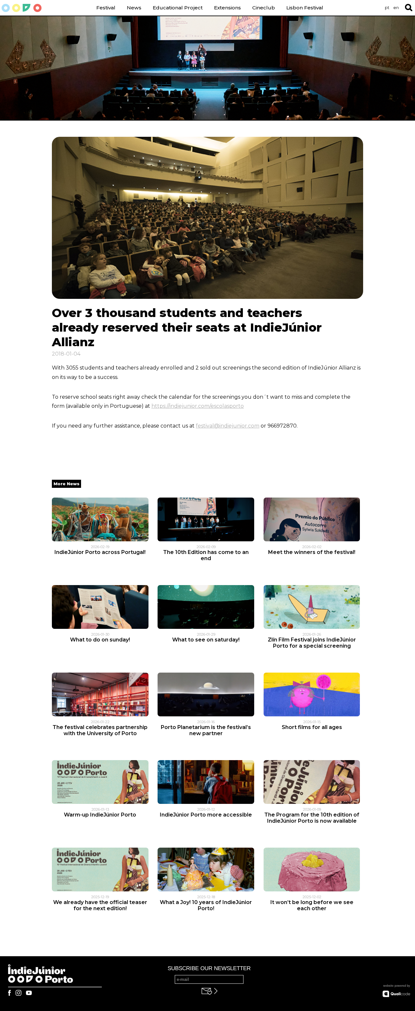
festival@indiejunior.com (227, 426)
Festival (105, 8)
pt (387, 7)
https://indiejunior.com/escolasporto (197, 406)
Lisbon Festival (304, 8)
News (134, 8)
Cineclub (263, 8)
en (396, 7)
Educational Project (178, 8)
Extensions (227, 8)
